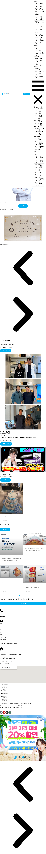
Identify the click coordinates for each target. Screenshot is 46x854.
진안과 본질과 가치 (39, 4)
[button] (38, 92)
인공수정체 (39, 19)
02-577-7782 (3, 616)
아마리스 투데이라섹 (40, 26)
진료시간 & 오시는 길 (40, 12)
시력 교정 (36, 21)
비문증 (38, 44)
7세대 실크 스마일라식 (40, 23)
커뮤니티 (36, 66)
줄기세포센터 (4, 692)
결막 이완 (38, 65)
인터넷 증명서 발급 (39, 77)
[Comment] (1, 712)
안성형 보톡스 (4, 690)
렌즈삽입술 (39, 29)
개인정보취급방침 (5, 684)
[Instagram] (7, 712)
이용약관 (3, 686)
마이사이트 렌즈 (39, 158)
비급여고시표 (4, 689)
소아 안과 (36, 45)
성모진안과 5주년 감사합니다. (7, 516)
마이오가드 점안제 (40, 54)
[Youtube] (4, 712)
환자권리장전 (4, 687)
